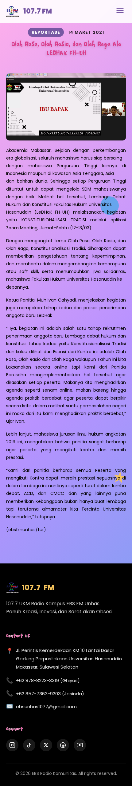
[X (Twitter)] (46, 745)
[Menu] (120, 11)
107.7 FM (37, 11)
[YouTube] (80, 745)
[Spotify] (63, 745)
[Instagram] (12, 745)
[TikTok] (29, 745)
